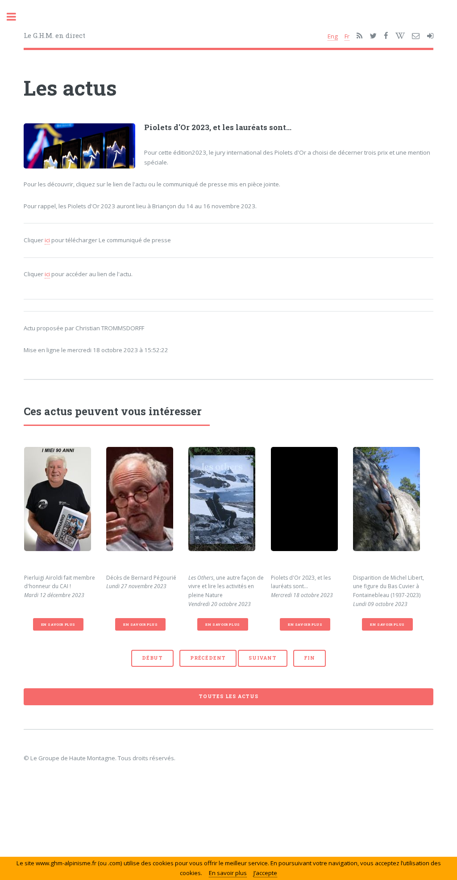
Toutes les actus (228, 696)
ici (47, 240)
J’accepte (265, 873)
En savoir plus (58, 624)
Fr (347, 36)
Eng (333, 36)
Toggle (16, 17)
